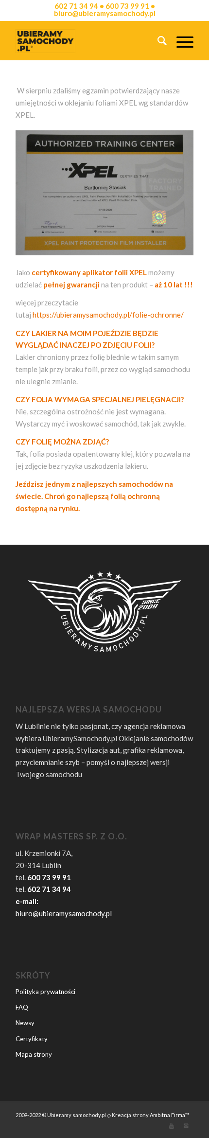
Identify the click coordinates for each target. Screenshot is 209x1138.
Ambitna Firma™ (169, 1115)
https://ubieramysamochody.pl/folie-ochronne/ (108, 314)
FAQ (22, 1007)
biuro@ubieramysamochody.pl (64, 913)
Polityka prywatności (45, 992)
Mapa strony (34, 1054)
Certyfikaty (32, 1039)
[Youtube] (171, 1126)
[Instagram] (186, 1126)
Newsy (25, 1023)
